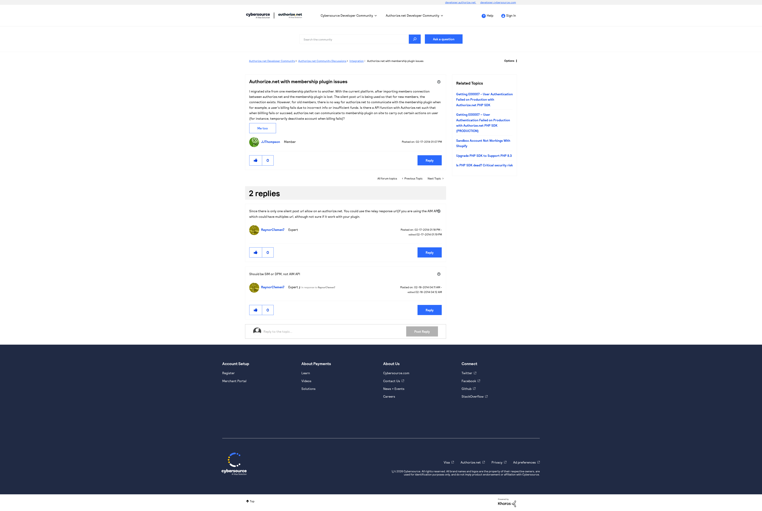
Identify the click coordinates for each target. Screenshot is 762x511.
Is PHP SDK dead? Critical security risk (484, 165)
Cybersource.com (396, 373)
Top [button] (252, 501)
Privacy (497, 462)
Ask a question (443, 39)
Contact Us (391, 381)
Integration (356, 61)
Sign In (511, 15)
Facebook (469, 381)
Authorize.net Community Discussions (322, 61)
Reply (430, 160)
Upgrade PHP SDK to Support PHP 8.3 (484, 155)
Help (490, 15)
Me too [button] (262, 128)
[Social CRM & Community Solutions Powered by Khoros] (507, 502)
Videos (306, 381)
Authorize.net (471, 462)
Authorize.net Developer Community (412, 15)
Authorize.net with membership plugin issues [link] (395, 61)
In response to (318, 287)
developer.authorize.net (460, 2)
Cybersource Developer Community (258, 15)
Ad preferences (524, 462)
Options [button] (509, 60)
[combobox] (360, 39)
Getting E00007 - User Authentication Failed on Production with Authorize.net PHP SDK (484, 99)
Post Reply (422, 331)
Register (228, 373)
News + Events (393, 388)
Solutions (308, 388)
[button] (255, 160)
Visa (447, 462)
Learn (305, 373)
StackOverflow (473, 396)
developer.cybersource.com (498, 2)
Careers (389, 396)
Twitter (467, 373)
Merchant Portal (234, 381)
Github (466, 388)
